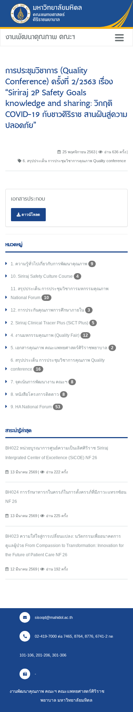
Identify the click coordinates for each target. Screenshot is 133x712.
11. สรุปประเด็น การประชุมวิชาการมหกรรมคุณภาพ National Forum (60, 293)
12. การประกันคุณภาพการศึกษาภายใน (50, 310)
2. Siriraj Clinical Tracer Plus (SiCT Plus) (52, 322)
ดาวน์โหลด (30, 214)
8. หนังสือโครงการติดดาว (38, 394)
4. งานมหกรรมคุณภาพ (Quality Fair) (49, 335)
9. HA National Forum (35, 406)
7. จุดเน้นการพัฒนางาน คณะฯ (42, 381)
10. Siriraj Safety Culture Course (45, 276)
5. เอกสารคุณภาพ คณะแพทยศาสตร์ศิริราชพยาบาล (62, 347)
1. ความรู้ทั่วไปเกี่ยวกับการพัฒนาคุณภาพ (52, 263)
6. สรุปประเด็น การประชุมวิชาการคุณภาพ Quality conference (58, 365)
